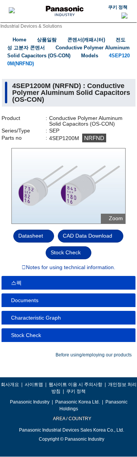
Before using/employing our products (94, 355)
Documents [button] (24, 300)
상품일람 (47, 40)
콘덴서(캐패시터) (86, 40)
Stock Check (66, 252)
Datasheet (30, 236)
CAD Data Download (87, 236)
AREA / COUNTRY (71, 418)
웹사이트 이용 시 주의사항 (75, 384)
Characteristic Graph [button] (36, 317)
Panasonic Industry (29, 402)
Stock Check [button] (26, 335)
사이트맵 (34, 384)
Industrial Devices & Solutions (31, 26)
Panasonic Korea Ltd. (77, 402)
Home (19, 40)
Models (89, 55)
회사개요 (10, 384)
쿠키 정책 (117, 7)
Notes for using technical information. (70, 267)
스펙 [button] (16, 282)
